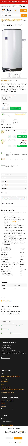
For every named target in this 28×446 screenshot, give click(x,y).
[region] (14, 201)
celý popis (13, 91)
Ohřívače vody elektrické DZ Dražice (13, 20)
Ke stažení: (3, 406)
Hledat (24, 15)
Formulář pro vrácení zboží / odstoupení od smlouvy (12, 389)
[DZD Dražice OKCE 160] (2, 132)
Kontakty (3, 403)
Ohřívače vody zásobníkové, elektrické (12, 311)
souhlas (21, 431)
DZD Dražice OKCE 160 (10, 130)
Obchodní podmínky (5, 387)
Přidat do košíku (15, 108)
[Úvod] (6, 10)
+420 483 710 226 (5, 5)
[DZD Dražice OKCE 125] (2, 141)
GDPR (2, 384)
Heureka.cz (17, 198)
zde (20, 442)
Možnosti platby (4, 381)
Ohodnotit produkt (14, 80)
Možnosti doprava (5, 379)
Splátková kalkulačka (20, 114)
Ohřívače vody (7, 19)
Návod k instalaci (7, 301)
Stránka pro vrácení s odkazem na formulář (10, 376)
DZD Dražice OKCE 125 (10, 140)
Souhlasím (18, 438)
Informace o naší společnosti (7, 401)
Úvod (2, 19)
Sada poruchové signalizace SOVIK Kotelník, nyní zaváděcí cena (14, 2)
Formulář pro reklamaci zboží (7, 392)
